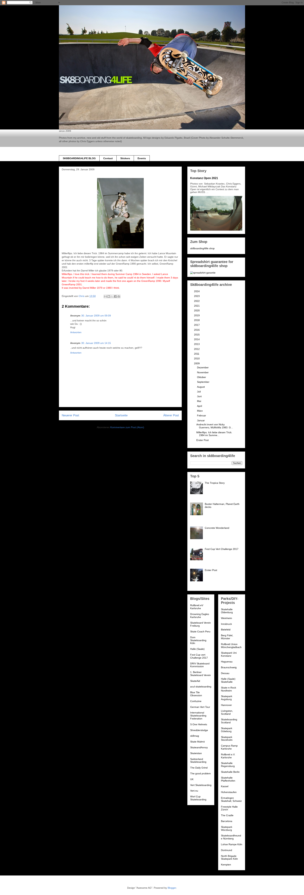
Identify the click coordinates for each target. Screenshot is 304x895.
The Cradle (227, 815)
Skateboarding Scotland (229, 721)
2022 (197, 301)
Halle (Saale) (197, 649)
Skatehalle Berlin (230, 771)
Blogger (172, 887)
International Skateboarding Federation (198, 715)
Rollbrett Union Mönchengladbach (231, 646)
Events (142, 158)
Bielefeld (225, 629)
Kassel (224, 786)
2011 (197, 353)
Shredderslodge (199, 730)
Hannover (226, 705)
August (201, 386)
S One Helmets (198, 724)
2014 (197, 339)
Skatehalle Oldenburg (227, 611)
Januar (201, 420)
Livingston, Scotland (227, 712)
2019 (197, 315)
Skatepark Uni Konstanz (229, 654)
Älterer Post (171, 415)
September (203, 381)
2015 (197, 334)
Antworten (75, 332)
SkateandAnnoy (199, 747)
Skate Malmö (197, 741)
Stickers (125, 158)
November (203, 372)
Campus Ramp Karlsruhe (229, 747)
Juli (199, 391)
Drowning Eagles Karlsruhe (199, 615)
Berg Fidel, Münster (227, 637)
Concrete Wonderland (217, 527)
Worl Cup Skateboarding (198, 798)
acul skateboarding (200, 686)
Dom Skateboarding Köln (198, 640)
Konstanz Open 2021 (204, 178)
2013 (197, 344)
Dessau (225, 673)
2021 (197, 305)
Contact (108, 158)
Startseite (121, 415)
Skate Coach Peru (200, 631)
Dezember (203, 367)
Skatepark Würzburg (226, 828)
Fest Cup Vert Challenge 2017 (221, 549)
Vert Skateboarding (200, 785)
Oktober (202, 377)
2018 (197, 320)
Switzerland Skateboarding (198, 760)
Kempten (226, 864)
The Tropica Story (215, 482)
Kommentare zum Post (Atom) (127, 427)
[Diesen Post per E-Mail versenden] (105, 296)
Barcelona (226, 821)
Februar (202, 415)
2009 (197, 363)
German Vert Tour (200, 707)
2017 (197, 324)
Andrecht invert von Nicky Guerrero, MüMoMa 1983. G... (214, 426)
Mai (199, 401)
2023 (197, 296)
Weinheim (226, 618)
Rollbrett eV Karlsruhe (196, 607)
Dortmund (226, 850)
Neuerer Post (70, 415)
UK (192, 779)
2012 (197, 349)
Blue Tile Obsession (196, 694)
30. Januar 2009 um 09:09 (96, 315)
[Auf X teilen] (112, 296)
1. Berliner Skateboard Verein (200, 674)
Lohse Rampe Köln (231, 844)
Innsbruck (226, 624)
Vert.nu (194, 790)
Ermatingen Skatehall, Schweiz (231, 799)
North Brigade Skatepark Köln (229, 857)
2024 (197, 291)
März (200, 410)
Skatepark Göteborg (226, 730)
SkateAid (195, 681)
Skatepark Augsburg (226, 698)
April (200, 406)
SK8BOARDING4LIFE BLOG (79, 158)
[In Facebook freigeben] (115, 296)
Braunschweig (229, 667)
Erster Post (202, 440)
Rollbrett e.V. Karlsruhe (228, 756)
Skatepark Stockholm (227, 738)
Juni (199, 396)
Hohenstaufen (229, 792)
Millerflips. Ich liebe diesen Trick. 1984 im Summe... (214, 434)
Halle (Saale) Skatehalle (228, 680)
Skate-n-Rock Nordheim (228, 689)
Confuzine (195, 701)
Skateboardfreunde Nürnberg (231, 837)
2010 (197, 358)
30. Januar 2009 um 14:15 (96, 343)
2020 (197, 310)
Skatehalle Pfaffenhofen (228, 779)
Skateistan (196, 753)
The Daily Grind (199, 767)
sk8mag (194, 735)
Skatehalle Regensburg (228, 764)
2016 (197, 329)
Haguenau (227, 661)
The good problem (200, 773)
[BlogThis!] (108, 296)
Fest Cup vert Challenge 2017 (199, 656)
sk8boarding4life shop (202, 248)
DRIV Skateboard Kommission (200, 665)
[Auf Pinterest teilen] (119, 296)
